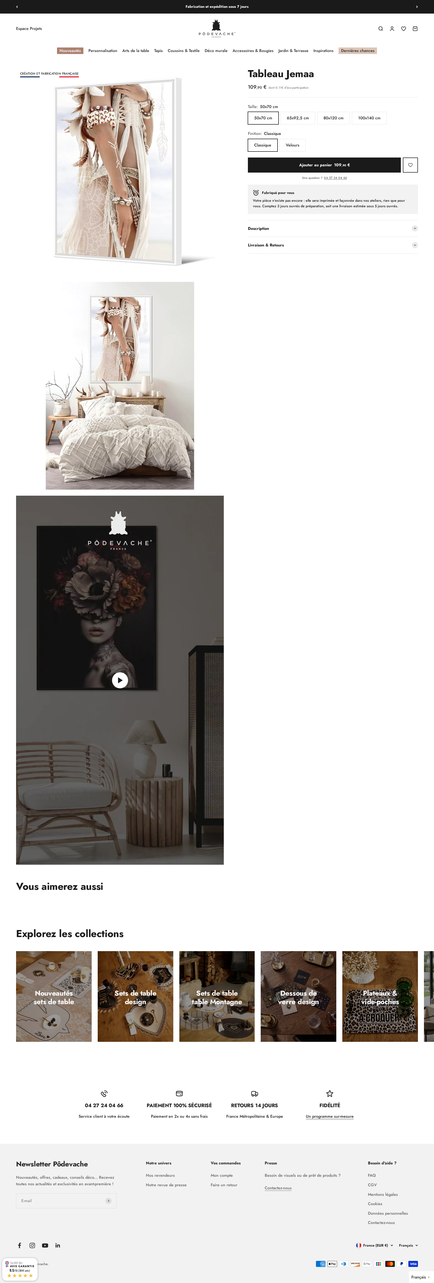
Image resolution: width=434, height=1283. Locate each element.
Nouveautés (70, 51)
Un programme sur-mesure (330, 1116)
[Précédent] (17, 7)
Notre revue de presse (166, 1185)
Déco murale (216, 51)
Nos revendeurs (160, 1175)
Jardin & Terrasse (293, 51)
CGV (372, 1185)
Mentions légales (383, 1194)
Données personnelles (388, 1213)
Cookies (375, 1204)
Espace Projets (29, 28)
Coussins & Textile (184, 51)
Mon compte (222, 1175)
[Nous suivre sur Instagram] (32, 1245)
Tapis (158, 51)
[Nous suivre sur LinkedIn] (58, 1245)
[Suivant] (417, 7)
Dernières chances (357, 51)
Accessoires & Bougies (253, 51)
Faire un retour (224, 1185)
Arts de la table (135, 51)
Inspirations (323, 51)
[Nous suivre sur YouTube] (45, 1245)
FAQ (372, 1175)
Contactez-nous (278, 1188)
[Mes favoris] (410, 165)
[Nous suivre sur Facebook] (19, 1245)
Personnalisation (102, 51)
